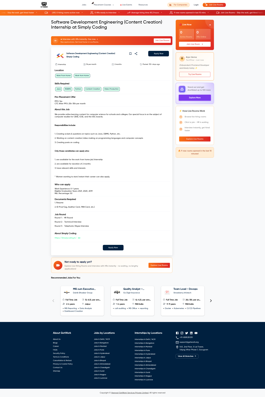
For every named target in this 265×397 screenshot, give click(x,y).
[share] (136, 53)
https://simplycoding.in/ (66, 238)
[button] (132, 13)
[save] (130, 53)
